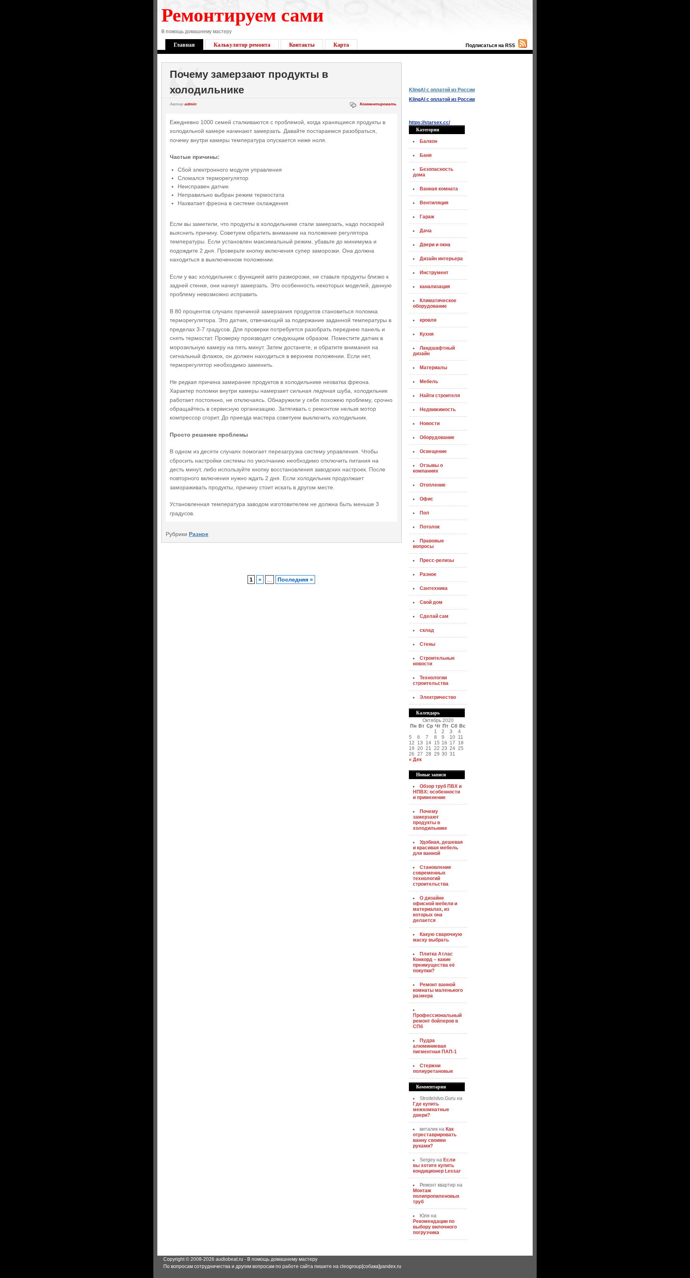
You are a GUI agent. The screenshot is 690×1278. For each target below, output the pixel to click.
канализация (435, 286)
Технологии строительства (430, 680)
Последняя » (295, 579)
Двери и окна (435, 244)
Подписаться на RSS (490, 45)
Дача (426, 230)
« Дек (415, 759)
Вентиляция (434, 203)
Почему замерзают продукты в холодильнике (430, 820)
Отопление (433, 485)
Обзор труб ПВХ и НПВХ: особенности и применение (437, 791)
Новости (430, 423)
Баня (426, 155)
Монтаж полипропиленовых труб (436, 1196)
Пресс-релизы (437, 560)
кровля (428, 320)
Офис (426, 499)
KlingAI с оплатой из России (442, 90)
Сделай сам (434, 616)
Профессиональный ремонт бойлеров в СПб (437, 1021)
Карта (341, 44)
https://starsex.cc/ (429, 122)
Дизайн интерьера (441, 258)
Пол (424, 513)
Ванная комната (439, 189)
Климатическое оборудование (434, 303)
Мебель (429, 381)
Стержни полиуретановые (433, 1068)
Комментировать (378, 104)
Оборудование (437, 437)
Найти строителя (440, 395)
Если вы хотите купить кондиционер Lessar (437, 1165)
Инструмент (434, 272)
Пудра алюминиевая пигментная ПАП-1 (435, 1046)
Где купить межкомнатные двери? (431, 1109)
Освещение (433, 451)
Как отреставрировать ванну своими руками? (434, 1137)
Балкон (428, 141)
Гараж (427, 217)
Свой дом (431, 602)
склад (427, 630)
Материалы (433, 367)
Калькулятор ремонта (242, 44)
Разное (198, 534)
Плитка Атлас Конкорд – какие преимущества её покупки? (434, 962)
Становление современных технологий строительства (432, 876)
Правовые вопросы (428, 543)
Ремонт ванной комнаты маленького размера (438, 990)
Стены (427, 644)
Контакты (302, 44)
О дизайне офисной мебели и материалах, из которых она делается (435, 909)
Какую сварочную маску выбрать (437, 937)
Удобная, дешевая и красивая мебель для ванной (438, 847)
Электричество (438, 697)
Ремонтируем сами (242, 14)
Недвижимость (438, 409)
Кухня (427, 334)
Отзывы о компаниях (428, 468)
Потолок (430, 527)
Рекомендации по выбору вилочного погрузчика (435, 1227)
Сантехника (434, 588)
